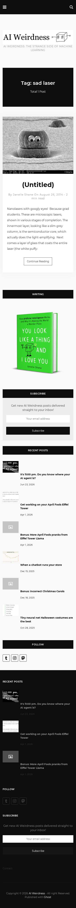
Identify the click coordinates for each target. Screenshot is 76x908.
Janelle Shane (23, 194)
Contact (8, 868)
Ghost (47, 897)
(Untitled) (38, 185)
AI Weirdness (37, 893)
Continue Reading (38, 261)
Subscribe (38, 430)
